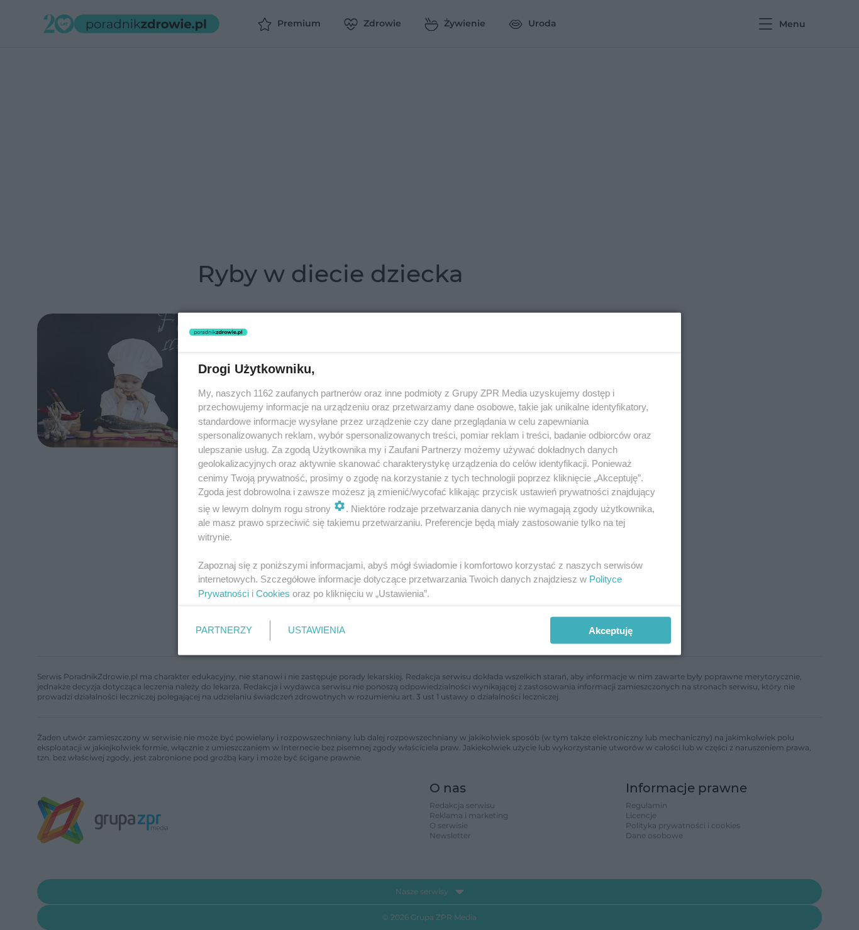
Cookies (273, 593)
